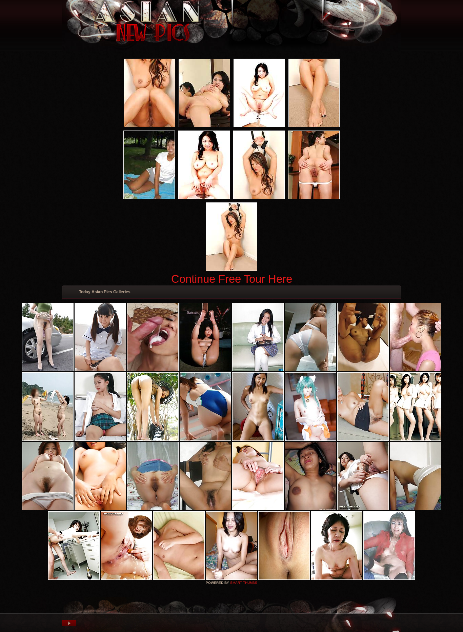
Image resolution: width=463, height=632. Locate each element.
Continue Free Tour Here (231, 279)
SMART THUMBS (243, 583)
